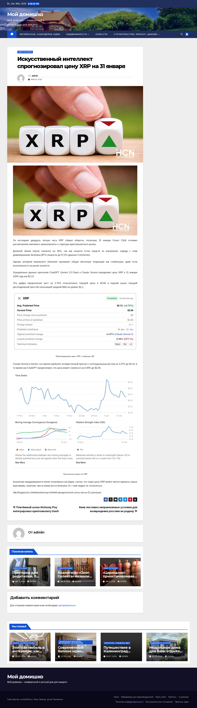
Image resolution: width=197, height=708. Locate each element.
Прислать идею (182, 702)
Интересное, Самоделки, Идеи (40, 34)
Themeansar (57, 699)
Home (116, 697)
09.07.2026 (111, 656)
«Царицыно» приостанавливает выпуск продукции (120, 576)
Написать (172, 697)
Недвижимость (77, 34)
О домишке (184, 697)
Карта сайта (160, 697)
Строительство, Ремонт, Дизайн (136, 34)
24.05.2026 (157, 656)
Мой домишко (25, 14)
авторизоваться (66, 605)
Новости (101, 34)
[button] (182, 34)
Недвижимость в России (160, 643)
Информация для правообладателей (137, 697)
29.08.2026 (20, 656)
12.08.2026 (66, 656)
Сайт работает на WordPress (20, 699)
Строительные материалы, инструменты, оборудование (71, 642)
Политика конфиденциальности (129, 702)
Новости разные (25, 52)
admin (35, 75)
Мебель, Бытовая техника (24, 643)
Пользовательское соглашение (159, 702)
